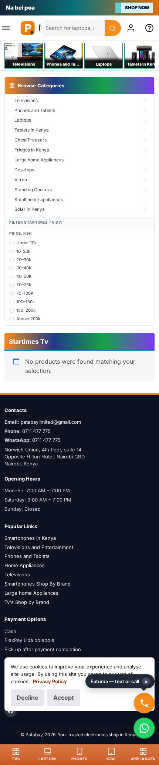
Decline (27, 697)
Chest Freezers (30, 140)
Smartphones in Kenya (30, 538)
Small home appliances (38, 199)
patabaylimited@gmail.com (51, 422)
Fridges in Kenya (31, 150)
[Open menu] (8, 28)
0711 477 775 (36, 431)
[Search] (113, 28)
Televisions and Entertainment (38, 547)
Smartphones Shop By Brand (37, 584)
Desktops (24, 169)
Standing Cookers (33, 189)
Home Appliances (24, 565)
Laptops (22, 120)
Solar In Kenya (29, 209)
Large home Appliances (39, 160)
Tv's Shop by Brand (26, 602)
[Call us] (144, 703)
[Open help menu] (151, 28)
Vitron (20, 179)
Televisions (26, 100)
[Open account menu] (132, 28)
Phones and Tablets (34, 110)
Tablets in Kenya (31, 130)
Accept (63, 697)
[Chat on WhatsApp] (144, 728)
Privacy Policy (50, 681)
